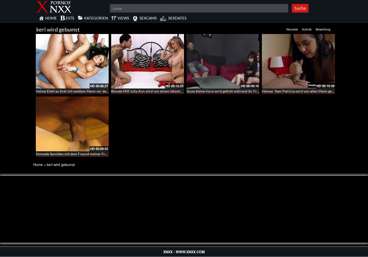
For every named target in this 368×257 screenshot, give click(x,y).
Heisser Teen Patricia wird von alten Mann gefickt (300, 91)
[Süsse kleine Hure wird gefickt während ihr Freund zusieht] (223, 61)
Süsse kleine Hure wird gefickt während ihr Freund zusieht (231, 91)
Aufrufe (307, 29)
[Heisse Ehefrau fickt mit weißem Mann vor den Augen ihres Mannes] (72, 61)
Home (38, 164)
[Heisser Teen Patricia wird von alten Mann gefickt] (298, 61)
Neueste (292, 29)
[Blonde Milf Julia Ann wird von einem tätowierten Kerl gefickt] (147, 61)
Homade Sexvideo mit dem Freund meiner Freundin (76, 154)
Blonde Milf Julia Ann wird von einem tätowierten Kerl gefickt (159, 91)
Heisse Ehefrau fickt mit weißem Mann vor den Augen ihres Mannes (88, 91)
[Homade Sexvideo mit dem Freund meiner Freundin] (72, 123)
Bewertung (323, 29)
